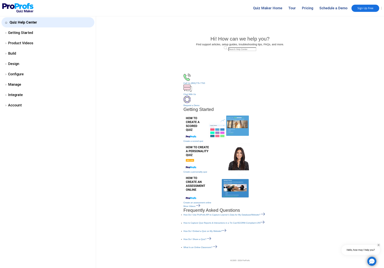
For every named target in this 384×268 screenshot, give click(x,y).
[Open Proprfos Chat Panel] (371, 261)
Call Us (194, 83)
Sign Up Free (365, 8)
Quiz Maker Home (267, 8)
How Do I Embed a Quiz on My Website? (202, 231)
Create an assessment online (197, 202)
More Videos (189, 206)
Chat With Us (189, 94)
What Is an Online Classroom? (198, 247)
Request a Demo (191, 105)
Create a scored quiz (193, 141)
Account (15, 105)
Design (13, 64)
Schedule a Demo (333, 8)
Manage (14, 84)
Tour (292, 8)
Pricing (307, 8)
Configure (16, 74)
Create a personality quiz (195, 172)
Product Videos (20, 43)
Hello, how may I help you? (361, 249)
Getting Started (20, 33)
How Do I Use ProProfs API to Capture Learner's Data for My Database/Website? (222, 215)
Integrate (15, 95)
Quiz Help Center (23, 22)
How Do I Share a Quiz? (195, 239)
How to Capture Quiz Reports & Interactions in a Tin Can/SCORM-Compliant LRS (221, 223)
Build (12, 53)
